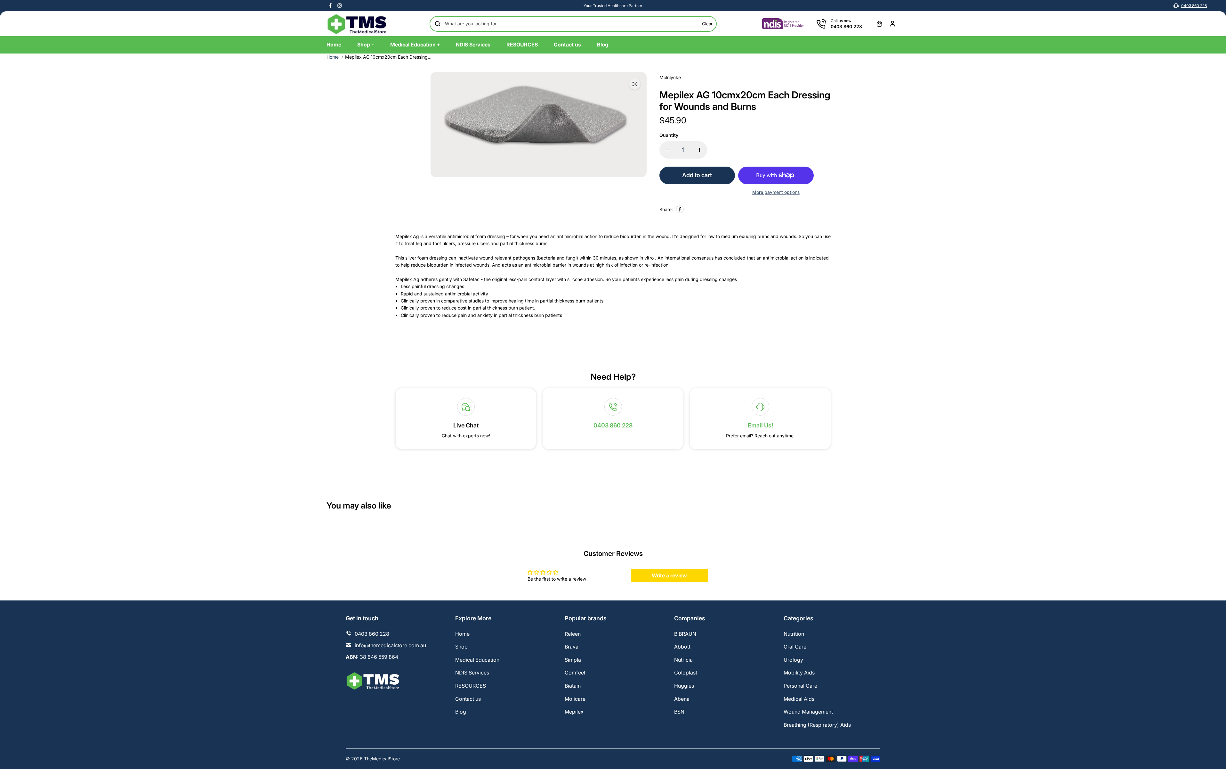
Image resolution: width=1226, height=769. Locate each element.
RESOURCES (470, 685)
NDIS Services (472, 672)
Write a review (669, 575)
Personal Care (800, 685)
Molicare (575, 699)
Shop (461, 646)
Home (333, 57)
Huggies (684, 685)
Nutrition (794, 634)
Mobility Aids (799, 672)
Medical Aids (799, 699)
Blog (460, 711)
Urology (793, 660)
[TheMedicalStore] (357, 23)
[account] (892, 24)
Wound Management (808, 711)
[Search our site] (437, 23)
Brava (571, 646)
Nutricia (683, 660)
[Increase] (699, 150)
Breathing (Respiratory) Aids (817, 725)
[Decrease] (667, 150)
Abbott (682, 646)
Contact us (468, 699)
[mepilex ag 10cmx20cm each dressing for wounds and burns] (635, 84)
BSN (679, 711)
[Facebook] (330, 5)
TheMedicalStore (382, 758)
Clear (707, 23)
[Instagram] (339, 5)
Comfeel (575, 672)
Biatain (573, 685)
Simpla (573, 660)
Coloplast (685, 672)
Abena (682, 699)
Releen (573, 634)
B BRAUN (685, 634)
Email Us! (760, 425)
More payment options (776, 192)
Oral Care (795, 646)
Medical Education (477, 660)
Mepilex (574, 711)
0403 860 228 (1194, 5)
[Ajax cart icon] (879, 24)
